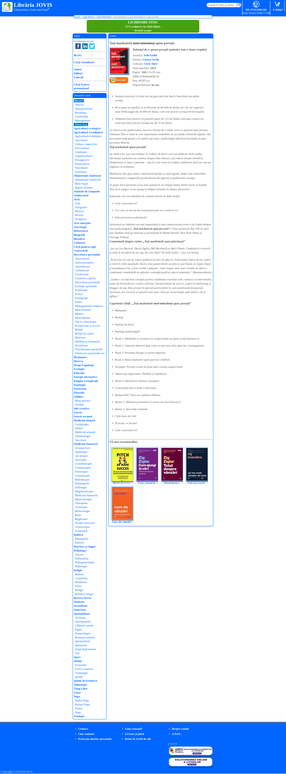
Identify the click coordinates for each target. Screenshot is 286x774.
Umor (77, 692)
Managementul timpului (89, 306)
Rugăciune (81, 519)
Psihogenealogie (84, 562)
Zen (77, 653)
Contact (83, 728)
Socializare (81, 345)
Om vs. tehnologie (85, 321)
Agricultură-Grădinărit (88, 132)
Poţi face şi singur (85, 546)
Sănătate (79, 601)
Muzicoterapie (83, 499)
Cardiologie (82, 424)
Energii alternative (85, 377)
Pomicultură (82, 163)
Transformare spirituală (88, 349)
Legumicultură (83, 156)
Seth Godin (150, 55)
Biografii (79, 234)
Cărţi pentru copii (85, 246)
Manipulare (82, 538)
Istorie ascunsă (83, 416)
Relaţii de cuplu (84, 333)
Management (82, 120)
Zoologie (79, 716)
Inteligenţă (81, 298)
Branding (80, 112)
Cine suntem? (86, 734)
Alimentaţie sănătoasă (87, 175)
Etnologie (80, 385)
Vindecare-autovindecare (90, 353)
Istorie (78, 412)
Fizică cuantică (84, 669)
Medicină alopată (84, 420)
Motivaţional (82, 317)
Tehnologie (80, 684)
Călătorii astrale (84, 625)
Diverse (78, 361)
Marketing (81, 124)
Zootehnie (81, 171)
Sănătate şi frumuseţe (87, 341)
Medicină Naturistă (86, 444)
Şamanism (81, 645)
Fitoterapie (81, 471)
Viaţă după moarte (85, 649)
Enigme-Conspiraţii (86, 381)
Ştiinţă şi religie (84, 594)
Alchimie (80, 617)
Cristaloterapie (83, 463)
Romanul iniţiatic (85, 637)
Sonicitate (80, 609)
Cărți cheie (150, 63)
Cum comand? (134, 728)
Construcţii (81, 250)
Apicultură (81, 140)
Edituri (78, 73)
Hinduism (80, 582)
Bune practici (83, 400)
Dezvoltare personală (87, 254)
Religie (78, 570)
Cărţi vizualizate (84, 62)
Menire (79, 313)
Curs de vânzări (122, 521)
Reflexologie (82, 511)
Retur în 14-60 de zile (138, 739)
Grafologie (81, 673)
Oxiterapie (81, 507)
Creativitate (82, 274)
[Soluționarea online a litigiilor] (190, 766)
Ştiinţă (78, 661)
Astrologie (80, 227)
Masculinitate (83, 309)
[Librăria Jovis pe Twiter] (92, 46)
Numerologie (82, 633)
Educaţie (79, 373)
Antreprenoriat (83, 108)
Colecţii (78, 77)
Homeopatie (82, 483)
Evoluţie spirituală (86, 286)
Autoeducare (82, 266)
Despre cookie (180, 728)
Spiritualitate (82, 613)
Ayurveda (80, 459)
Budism (79, 574)
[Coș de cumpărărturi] (277, 4)
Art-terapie (81, 455)
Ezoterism (80, 388)
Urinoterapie (82, 526)
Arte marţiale (82, 223)
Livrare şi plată (134, 734)
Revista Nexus (82, 598)
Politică (78, 534)
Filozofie (79, 392)
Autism (79, 554)
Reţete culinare (84, 187)
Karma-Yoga (82, 704)
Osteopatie (81, 503)
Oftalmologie (83, 436)
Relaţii (79, 329)
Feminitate (81, 290)
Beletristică (81, 230)
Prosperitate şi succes (87, 325)
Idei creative (81, 408)
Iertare (79, 294)
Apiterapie (81, 451)
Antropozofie (83, 621)
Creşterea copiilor (85, 278)
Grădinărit (81, 152)
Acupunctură (82, 448)
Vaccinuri (80, 440)
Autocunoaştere (84, 262)
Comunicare (82, 270)
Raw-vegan (81, 183)
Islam (78, 586)
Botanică (79, 238)
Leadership (81, 116)
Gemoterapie (82, 475)
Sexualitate (81, 605)
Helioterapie (82, 479)
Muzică (79, 211)
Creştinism (81, 578)
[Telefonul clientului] (256, 4)
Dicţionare (80, 357)
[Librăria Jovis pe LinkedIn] (85, 46)
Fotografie (81, 207)
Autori (78, 69)
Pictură (79, 215)
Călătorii (79, 242)
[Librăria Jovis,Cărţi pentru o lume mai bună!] (7, 7)
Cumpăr (121, 80)
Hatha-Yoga (82, 700)
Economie (81, 665)
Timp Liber (81, 688)
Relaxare (80, 337)
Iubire (78, 302)
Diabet (79, 428)
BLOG (78, 55)
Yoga (77, 696)
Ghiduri (78, 396)
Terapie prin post (85, 522)
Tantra (78, 708)
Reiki (78, 515)
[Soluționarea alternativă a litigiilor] (190, 755)
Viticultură (81, 167)
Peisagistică (82, 159)
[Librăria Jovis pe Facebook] (78, 46)
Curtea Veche (151, 59)
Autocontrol (82, 258)
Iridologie (81, 487)
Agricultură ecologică (87, 128)
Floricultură (82, 148)
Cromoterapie (83, 467)
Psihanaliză (81, 558)
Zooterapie (81, 530)
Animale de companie (87, 191)
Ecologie (79, 369)
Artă (77, 199)
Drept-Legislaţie (84, 365)
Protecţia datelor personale (95, 739)
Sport (77, 657)
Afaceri (78, 100)
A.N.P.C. (177, 734)
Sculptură (80, 219)
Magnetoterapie (84, 491)
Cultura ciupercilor (86, 144)
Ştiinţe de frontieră (85, 680)
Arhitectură (81, 195)
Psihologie (80, 550)
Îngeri (78, 629)
